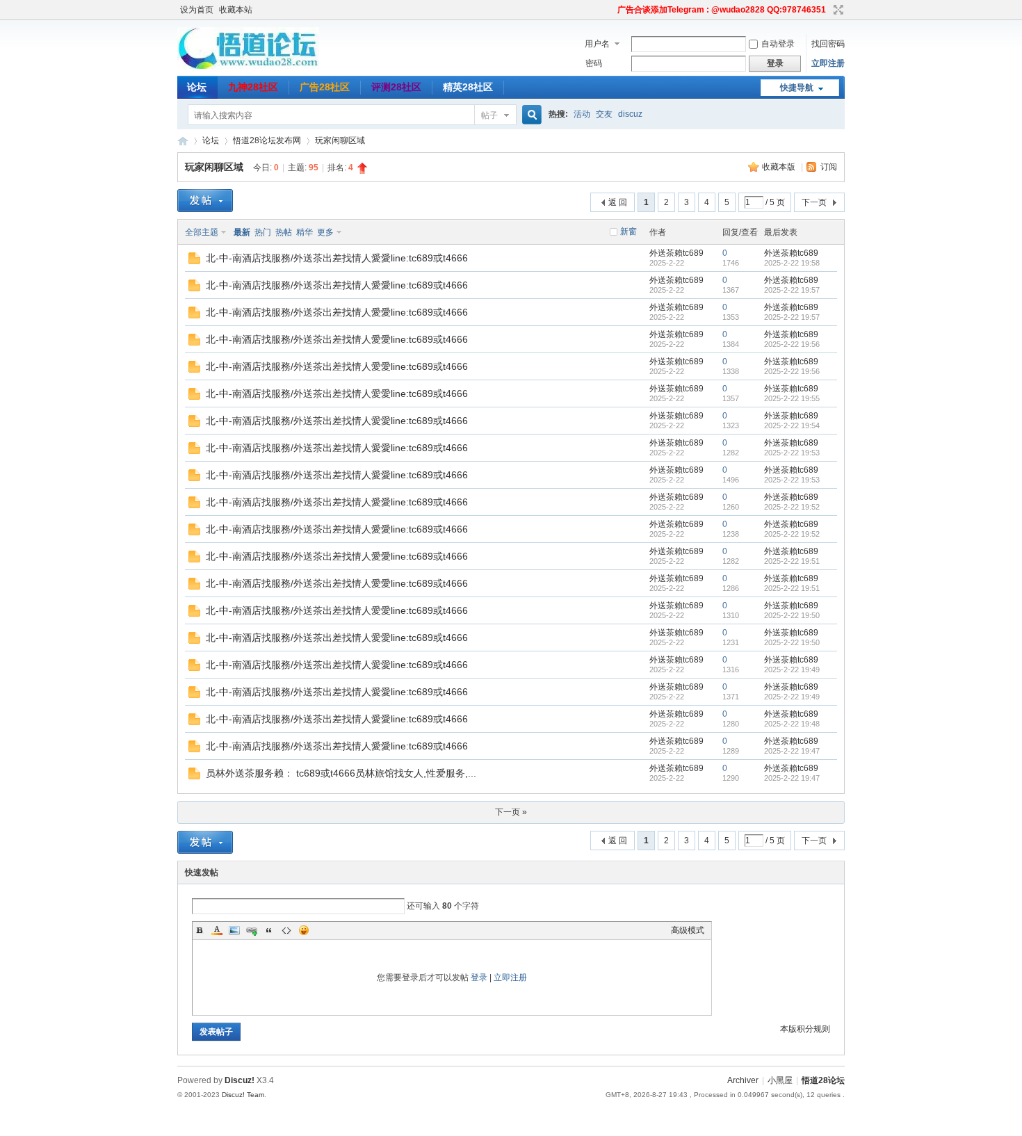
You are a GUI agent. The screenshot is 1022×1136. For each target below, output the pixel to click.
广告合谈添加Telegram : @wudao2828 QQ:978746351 (721, 10)
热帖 (283, 232)
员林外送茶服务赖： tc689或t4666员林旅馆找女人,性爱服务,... (341, 773)
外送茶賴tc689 (676, 253)
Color (217, 930)
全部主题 (201, 232)
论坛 (196, 86)
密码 (593, 63)
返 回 (617, 202)
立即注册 (828, 63)
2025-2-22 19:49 (792, 669)
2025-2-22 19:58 (792, 263)
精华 (304, 232)
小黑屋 (780, 1080)
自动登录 (778, 44)
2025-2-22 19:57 (792, 290)
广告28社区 (325, 86)
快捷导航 (796, 87)
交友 (604, 114)
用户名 (597, 44)
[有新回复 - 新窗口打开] (194, 261)
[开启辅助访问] (611, 9)
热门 (262, 232)
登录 (479, 977)
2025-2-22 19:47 (792, 751)
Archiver (743, 1080)
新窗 (628, 231)
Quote (269, 930)
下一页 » (511, 812)
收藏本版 (779, 167)
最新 (242, 232)
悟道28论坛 (182, 141)
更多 (325, 232)
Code (286, 930)
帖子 (489, 115)
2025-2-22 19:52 (792, 507)
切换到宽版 (837, 9)
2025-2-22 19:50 (792, 615)
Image (234, 930)
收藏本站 (235, 10)
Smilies (304, 930)
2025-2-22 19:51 (792, 561)
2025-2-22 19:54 (792, 425)
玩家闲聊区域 (340, 140)
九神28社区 (253, 86)
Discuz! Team (243, 1094)
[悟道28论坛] (248, 66)
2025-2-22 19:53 (792, 452)
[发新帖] (205, 200)
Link (252, 930)
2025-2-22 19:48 (792, 724)
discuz (630, 114)
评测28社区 (396, 86)
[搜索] (530, 115)
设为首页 (196, 10)
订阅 (828, 167)
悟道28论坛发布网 (267, 140)
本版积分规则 (805, 1029)
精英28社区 (468, 86)
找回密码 (828, 44)
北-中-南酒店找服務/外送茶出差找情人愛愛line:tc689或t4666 (337, 257)
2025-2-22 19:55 (792, 398)
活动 (582, 114)
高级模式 (687, 930)
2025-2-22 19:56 (792, 344)
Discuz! (239, 1080)
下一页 (814, 202)
